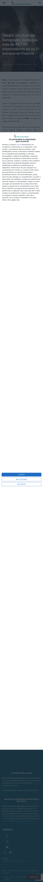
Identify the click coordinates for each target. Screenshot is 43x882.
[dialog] (21, 441)
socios (19, 144)
